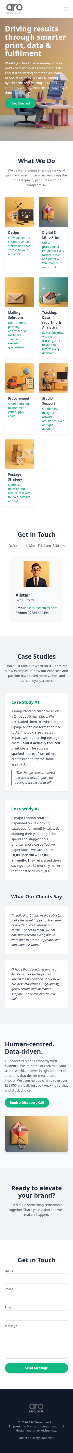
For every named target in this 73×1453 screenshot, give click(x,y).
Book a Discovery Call (27, 1102)
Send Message (36, 1368)
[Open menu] (65, 9)
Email (8, 1307)
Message (11, 1326)
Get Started (20, 103)
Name (9, 1270)
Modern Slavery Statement (36, 1438)
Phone (9, 1289)
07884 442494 (38, 612)
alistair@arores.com (42, 608)
